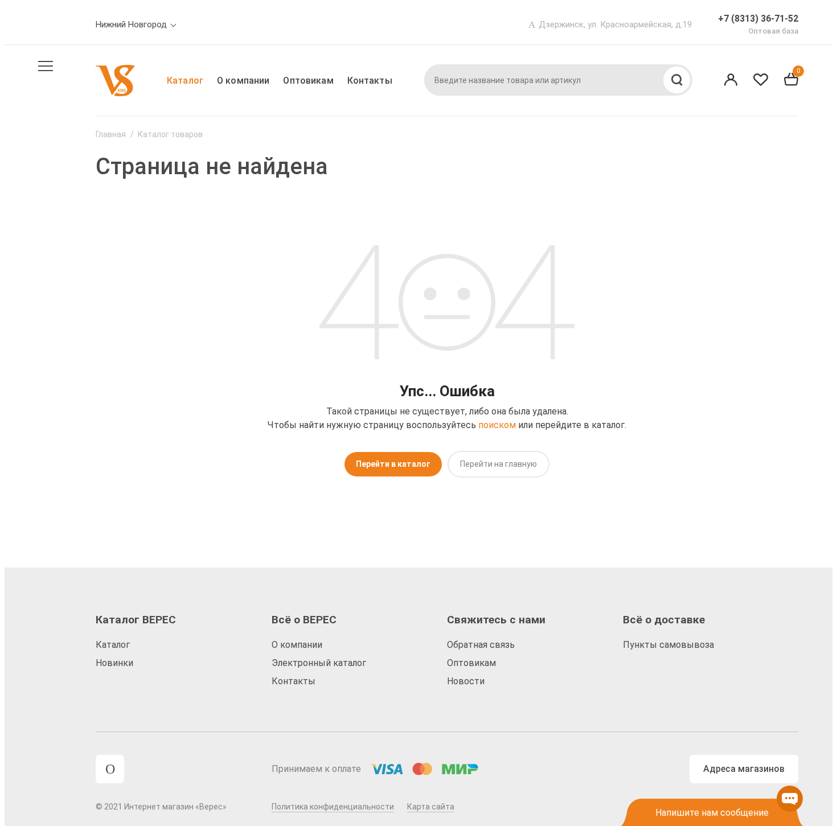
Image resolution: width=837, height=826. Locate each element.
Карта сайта (430, 806)
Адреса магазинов (744, 768)
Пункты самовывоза (668, 644)
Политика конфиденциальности (333, 806)
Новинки (114, 662)
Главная (111, 134)
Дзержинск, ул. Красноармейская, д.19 (615, 24)
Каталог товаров (170, 134)
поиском (497, 425)
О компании (243, 80)
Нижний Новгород (131, 24)
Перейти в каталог (393, 464)
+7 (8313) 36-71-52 (758, 18)
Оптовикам (308, 80)
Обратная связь (481, 644)
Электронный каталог (319, 662)
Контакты (369, 80)
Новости (466, 681)
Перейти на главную (498, 464)
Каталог (185, 80)
